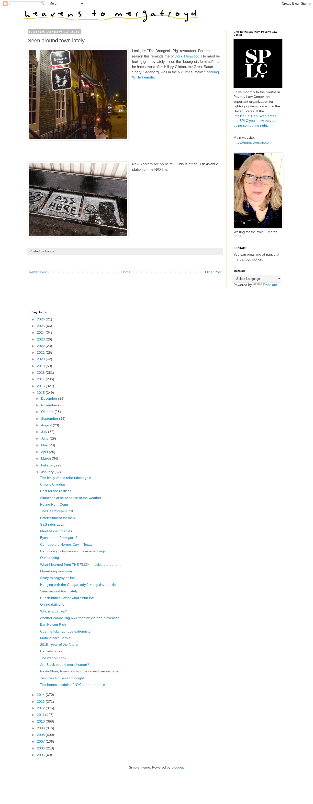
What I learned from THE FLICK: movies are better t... (81, 564)
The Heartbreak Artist (56, 511)
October (48, 412)
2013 (41, 701)
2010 (41, 721)
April (45, 452)
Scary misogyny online (57, 578)
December (49, 398)
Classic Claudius (53, 484)
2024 (41, 332)
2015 (41, 393)
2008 (41, 735)
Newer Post (38, 272)
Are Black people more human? (64, 665)
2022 (41, 346)
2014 (41, 695)
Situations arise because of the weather (70, 498)
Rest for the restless (55, 491)
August (47, 425)
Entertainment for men (57, 518)
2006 (41, 748)
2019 (41, 366)
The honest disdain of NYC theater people (72, 685)
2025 (41, 326)
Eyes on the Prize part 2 (58, 538)
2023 (41, 339)
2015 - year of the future (59, 644)
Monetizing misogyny (56, 571)
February (48, 465)
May (45, 445)
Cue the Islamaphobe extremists (65, 631)
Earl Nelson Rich (53, 624)
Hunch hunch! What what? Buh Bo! (67, 598)
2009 (41, 728)
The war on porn (53, 658)
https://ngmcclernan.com (253, 142)
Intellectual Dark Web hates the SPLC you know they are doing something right (256, 120)
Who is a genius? (53, 611)
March (46, 458)
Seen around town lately (59, 591)
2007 (41, 741)
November (49, 405)
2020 (41, 359)
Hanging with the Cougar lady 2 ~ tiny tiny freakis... (79, 585)
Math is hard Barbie (55, 638)
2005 (41, 755)
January (48, 472)
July (44, 432)
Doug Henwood (187, 56)
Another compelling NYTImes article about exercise (79, 618)
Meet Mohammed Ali (56, 531)
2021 (41, 352)
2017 (41, 379)
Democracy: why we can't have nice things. (73, 551)
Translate (270, 285)
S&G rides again (52, 524)
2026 (41, 319)
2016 (41, 386)
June (45, 438)
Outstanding (49, 558)
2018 (41, 372)
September (50, 418)
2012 (41, 708)
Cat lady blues (51, 651)
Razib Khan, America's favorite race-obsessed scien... (81, 671)
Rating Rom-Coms (54, 504)
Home (126, 272)
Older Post (213, 272)
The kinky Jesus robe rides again (65, 478)
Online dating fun (53, 604)
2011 (41, 715)
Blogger (177, 767)
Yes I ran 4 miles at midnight (62, 678)
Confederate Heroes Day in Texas (66, 544)
